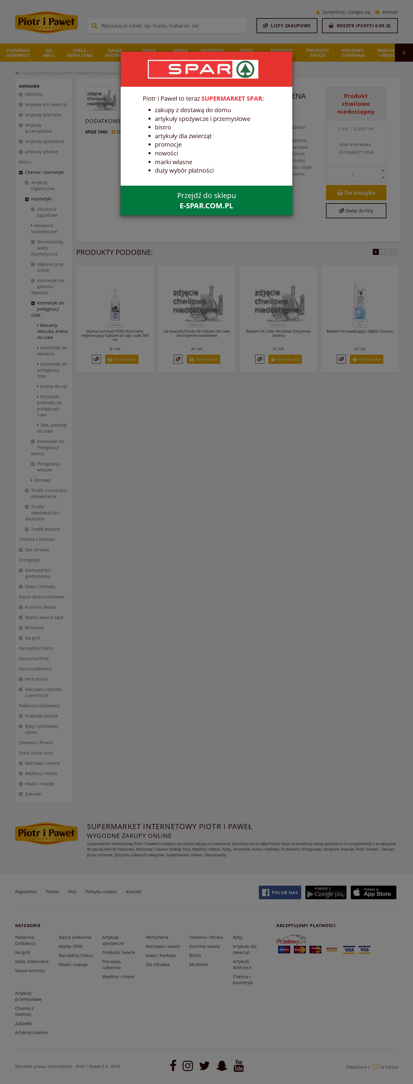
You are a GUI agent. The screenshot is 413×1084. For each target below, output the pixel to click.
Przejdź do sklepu (206, 200)
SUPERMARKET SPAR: (232, 98)
